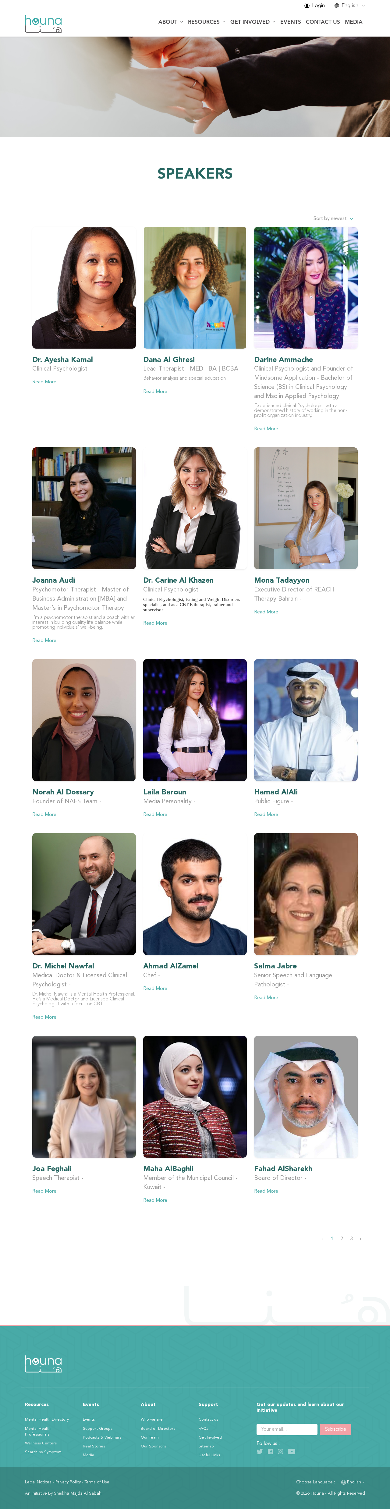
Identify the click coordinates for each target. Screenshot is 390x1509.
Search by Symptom (43, 1452)
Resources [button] (204, 22)
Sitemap (206, 1446)
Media (354, 22)
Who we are (152, 1420)
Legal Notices (38, 1482)
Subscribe (335, 1429)
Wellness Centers (41, 1443)
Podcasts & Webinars (102, 1438)
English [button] (354, 1482)
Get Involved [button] (250, 22)
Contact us (323, 22)
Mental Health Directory (47, 1420)
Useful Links (209, 1455)
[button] (350, 5)
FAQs (203, 1429)
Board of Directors (158, 1429)
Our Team (150, 1438)
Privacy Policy (68, 1482)
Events (290, 22)
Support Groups (97, 1429)
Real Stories (94, 1446)
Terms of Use (97, 1482)
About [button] (168, 22)
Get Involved (210, 1438)
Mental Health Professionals (38, 1431)
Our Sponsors (153, 1446)
